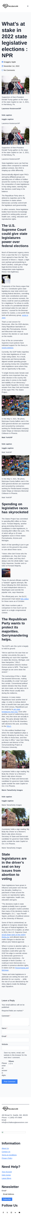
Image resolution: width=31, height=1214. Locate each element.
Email (4, 1036)
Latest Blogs (6, 1178)
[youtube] (19, 1212)
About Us (5, 1148)
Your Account (7, 1172)
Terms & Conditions (9, 1155)
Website (5, 1044)
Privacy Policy (7, 1158)
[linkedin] (15, 1212)
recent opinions (7, 348)
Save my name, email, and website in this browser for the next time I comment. (15, 1055)
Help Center (6, 1175)
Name (4, 1028)
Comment (6, 1016)
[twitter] (7, 1212)
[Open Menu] (27, 6)
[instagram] (11, 1212)
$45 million (25, 599)
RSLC (9, 726)
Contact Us (6, 1152)
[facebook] (3, 1212)
